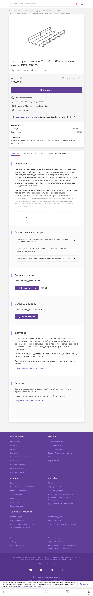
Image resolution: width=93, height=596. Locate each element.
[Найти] (76, 3)
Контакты (14, 453)
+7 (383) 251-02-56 (16, 542)
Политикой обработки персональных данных (25, 587)
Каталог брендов (17, 465)
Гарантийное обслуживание (60, 453)
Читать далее (17, 144)
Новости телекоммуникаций (22, 487)
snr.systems (14, 502)
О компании (15, 441)
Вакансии (14, 449)
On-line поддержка (56, 441)
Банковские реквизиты (19, 457)
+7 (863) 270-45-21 (54, 521)
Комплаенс (53, 457)
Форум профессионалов (20, 491)
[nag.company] (30, 570)
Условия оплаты (55, 445)
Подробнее (19, 217)
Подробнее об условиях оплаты (30, 401)
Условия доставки (55, 449)
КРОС (12, 498)
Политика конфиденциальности (46, 577)
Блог (12, 483)
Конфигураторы (16, 506)
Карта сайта (53, 461)
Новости (13, 445)
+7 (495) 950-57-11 (54, 487)
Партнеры (14, 461)
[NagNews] (51, 570)
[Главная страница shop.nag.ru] (9, 11)
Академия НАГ (16, 494)
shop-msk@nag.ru (55, 491)
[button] (46, 37)
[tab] (15, 153)
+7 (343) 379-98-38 (17, 521)
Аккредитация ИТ (17, 472)
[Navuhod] (41, 570)
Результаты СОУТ (17, 468)
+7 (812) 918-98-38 (54, 542)
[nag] (62, 570)
